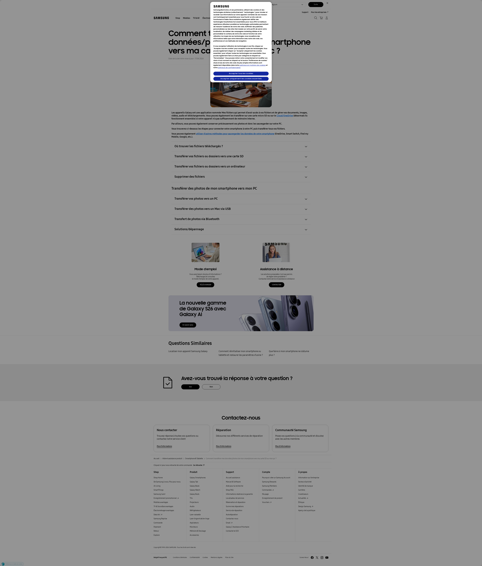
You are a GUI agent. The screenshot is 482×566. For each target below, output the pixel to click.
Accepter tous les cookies (241, 74)
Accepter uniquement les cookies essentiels (241, 79)
